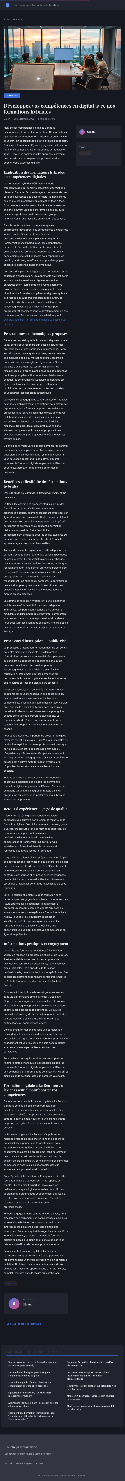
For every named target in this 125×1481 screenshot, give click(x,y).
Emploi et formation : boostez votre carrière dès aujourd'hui (90, 1364)
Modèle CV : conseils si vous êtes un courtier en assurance (90, 1397)
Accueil (7, 19)
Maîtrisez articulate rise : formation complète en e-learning (91, 1407)
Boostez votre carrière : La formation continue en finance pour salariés (32, 1364)
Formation (18, 19)
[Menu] (117, 5)
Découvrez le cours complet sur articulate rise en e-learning (91, 1387)
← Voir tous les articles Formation (22, 1323)
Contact (40, 1463)
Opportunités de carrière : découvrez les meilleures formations (29, 1394)
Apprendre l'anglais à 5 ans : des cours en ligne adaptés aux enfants (33, 1404)
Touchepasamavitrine (21, 1447)
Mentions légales (24, 1463)
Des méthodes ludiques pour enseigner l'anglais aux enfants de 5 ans (29, 1374)
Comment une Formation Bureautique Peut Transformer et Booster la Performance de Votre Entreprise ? (31, 1416)
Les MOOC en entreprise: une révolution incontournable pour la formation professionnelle (88, 1375)
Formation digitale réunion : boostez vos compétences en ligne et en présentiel (29, 1384)
